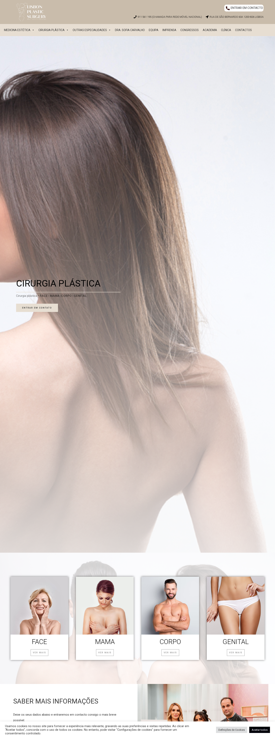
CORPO (170, 642)
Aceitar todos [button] (260, 729)
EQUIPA (153, 30)
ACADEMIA (210, 30)
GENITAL (236, 642)
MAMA (105, 642)
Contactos (243, 30)
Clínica (226, 30)
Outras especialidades (90, 30)
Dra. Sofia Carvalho (130, 30)
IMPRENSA (169, 30)
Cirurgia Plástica (51, 30)
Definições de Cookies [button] (231, 729)
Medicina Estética (17, 30)
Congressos (189, 30)
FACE (39, 642)
